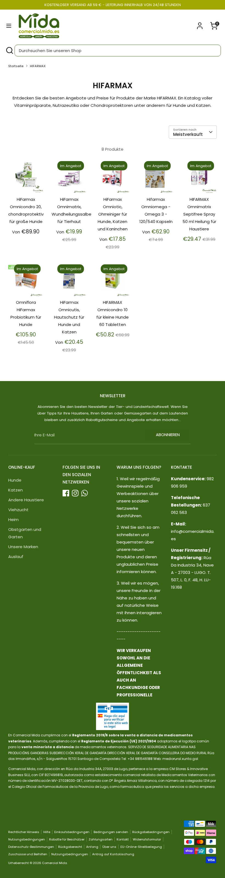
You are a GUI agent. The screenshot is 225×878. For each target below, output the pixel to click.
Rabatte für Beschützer (67, 839)
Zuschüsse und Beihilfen (27, 854)
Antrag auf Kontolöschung (113, 854)
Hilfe (46, 832)
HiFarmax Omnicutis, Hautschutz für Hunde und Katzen (69, 317)
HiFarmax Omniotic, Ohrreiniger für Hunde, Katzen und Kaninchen (113, 214)
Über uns (109, 847)
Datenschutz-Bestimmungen (31, 847)
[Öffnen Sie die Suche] (9, 50)
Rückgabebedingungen (151, 832)
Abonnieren (168, 434)
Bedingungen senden (111, 832)
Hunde (14, 480)
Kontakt (123, 839)
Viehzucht (18, 510)
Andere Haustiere (26, 500)
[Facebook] (66, 493)
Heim (13, 519)
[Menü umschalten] (8, 25)
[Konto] (199, 24)
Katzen (15, 490)
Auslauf (15, 556)
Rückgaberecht (70, 847)
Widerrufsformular (147, 839)
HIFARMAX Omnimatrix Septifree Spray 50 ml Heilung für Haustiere (199, 214)
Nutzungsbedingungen (26, 839)
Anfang (92, 847)
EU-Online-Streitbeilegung (141, 847)
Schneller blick (26, 181)
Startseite (15, 66)
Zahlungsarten (101, 839)
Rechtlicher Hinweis (23, 832)
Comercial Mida (54, 863)
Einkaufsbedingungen (71, 832)
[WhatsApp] (84, 493)
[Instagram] (75, 493)
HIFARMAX (38, 66)
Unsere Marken (23, 547)
